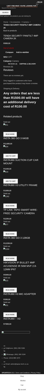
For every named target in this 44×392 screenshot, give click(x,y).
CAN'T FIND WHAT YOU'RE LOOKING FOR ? (22, 6)
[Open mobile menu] (3, 2)
